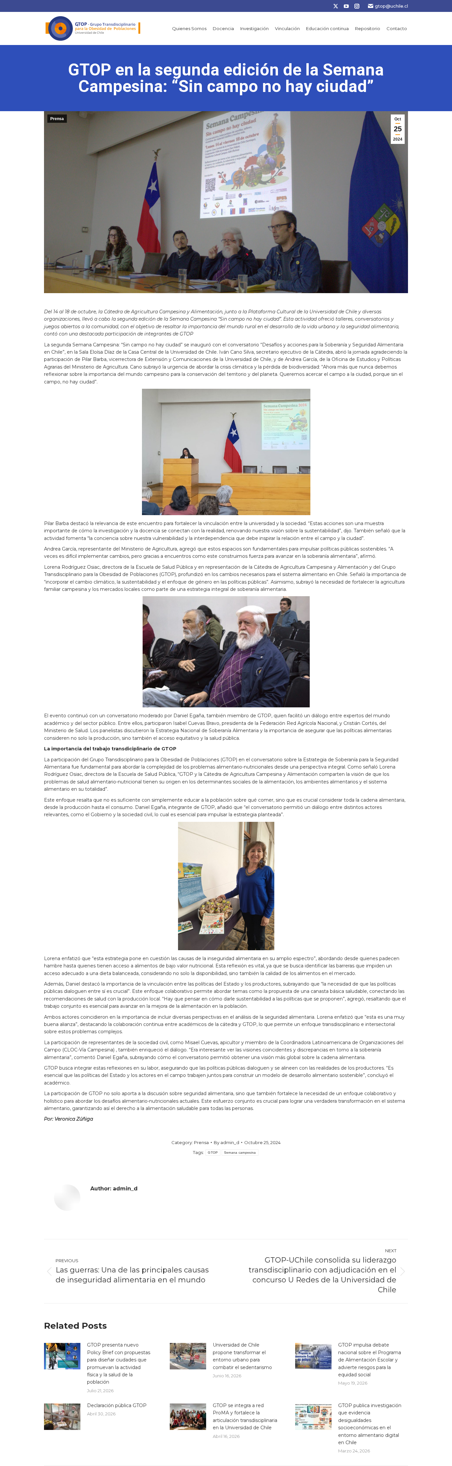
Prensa (57, 118)
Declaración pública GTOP (117, 1405)
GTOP (213, 1152)
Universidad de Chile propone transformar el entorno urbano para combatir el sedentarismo (242, 1356)
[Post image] (62, 1356)
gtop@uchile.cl (391, 6)
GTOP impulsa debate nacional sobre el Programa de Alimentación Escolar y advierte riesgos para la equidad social (369, 1360)
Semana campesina (240, 1152)
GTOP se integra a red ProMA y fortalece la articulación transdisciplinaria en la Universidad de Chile (245, 1416)
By (226, 1142)
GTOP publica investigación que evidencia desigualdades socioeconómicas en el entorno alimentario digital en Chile (369, 1423)
